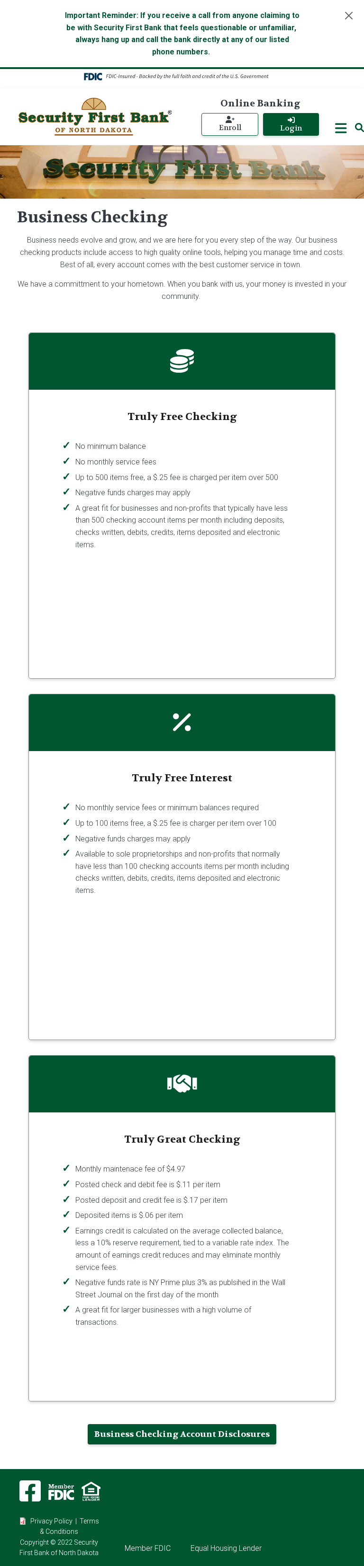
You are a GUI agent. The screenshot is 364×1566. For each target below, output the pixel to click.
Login (291, 128)
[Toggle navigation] (341, 128)
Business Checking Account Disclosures (182, 1434)
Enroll (230, 127)
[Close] (349, 15)
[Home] (95, 116)
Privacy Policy (51, 1521)
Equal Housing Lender (226, 1548)
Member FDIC (148, 1548)
